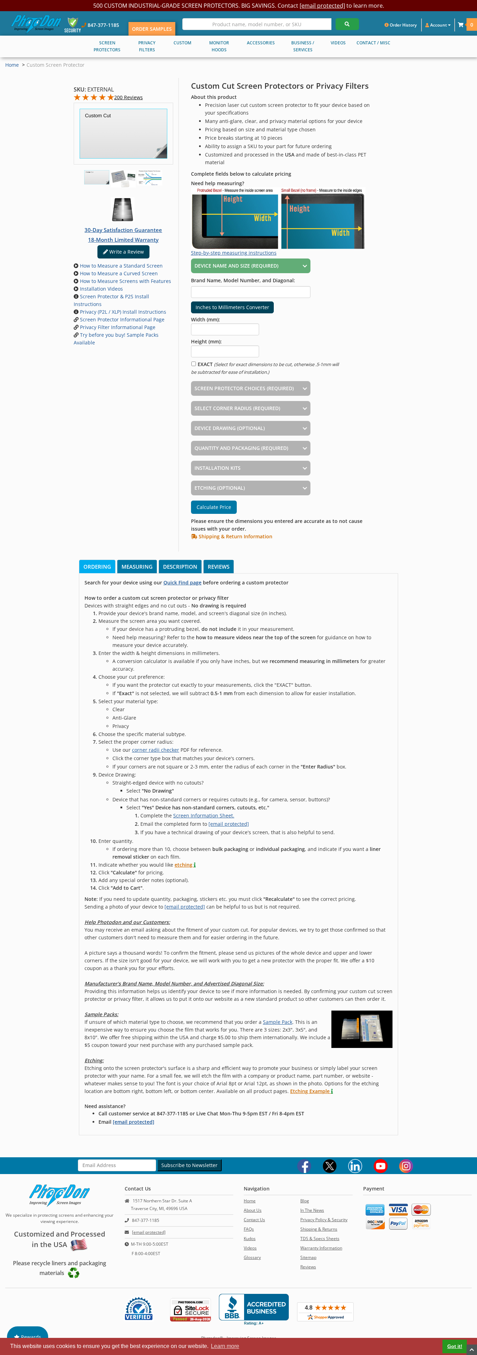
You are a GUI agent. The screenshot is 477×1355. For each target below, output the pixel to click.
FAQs (249, 1229)
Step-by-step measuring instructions (234, 252)
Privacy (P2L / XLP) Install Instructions (122, 311)
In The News (312, 1210)
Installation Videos (101, 288)
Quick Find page (182, 582)
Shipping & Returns (318, 1229)
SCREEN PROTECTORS (107, 46)
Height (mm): (206, 341)
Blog (304, 1201)
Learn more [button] (225, 1346)
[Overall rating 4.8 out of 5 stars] (94, 98)
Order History (403, 25)
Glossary (252, 1257)
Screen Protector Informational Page (121, 319)
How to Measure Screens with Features (125, 281)
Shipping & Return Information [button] (234, 536)
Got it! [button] (454, 1346)
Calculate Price (214, 507)
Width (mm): (205, 319)
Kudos (250, 1238)
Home (12, 64)
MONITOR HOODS (219, 46)
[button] (460, 24)
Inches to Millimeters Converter (232, 307)
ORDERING (97, 566)
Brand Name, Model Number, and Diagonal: (243, 280)
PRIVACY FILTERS (146, 46)
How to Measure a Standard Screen (121, 265)
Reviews (308, 1267)
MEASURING (137, 566)
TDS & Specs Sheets (319, 1238)
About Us (253, 1210)
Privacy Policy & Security (323, 1220)
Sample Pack (277, 1022)
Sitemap (308, 1257)
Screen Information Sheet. (203, 815)
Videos (250, 1248)
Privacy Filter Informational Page (117, 327)
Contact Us (254, 1220)
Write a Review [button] (126, 251)
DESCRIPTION (180, 566)
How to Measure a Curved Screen (118, 273)
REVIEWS (218, 566)
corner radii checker (155, 749)
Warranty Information (321, 1248)
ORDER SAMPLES (152, 29)
